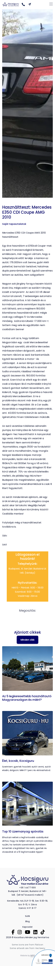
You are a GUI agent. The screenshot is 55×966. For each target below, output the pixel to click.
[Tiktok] (42, 931)
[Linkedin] (35, 931)
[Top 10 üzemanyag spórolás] (27, 804)
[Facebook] (13, 931)
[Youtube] (27, 931)
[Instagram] (19, 931)
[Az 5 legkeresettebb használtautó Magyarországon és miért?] (27, 669)
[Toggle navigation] (51, 4)
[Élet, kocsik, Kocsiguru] (27, 734)
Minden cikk (27, 639)
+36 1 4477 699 (27, 887)
